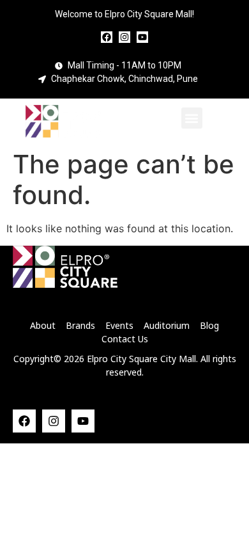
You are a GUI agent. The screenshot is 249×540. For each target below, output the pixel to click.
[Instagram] (124, 37)
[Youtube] (142, 37)
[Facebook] (106, 37)
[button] (191, 118)
